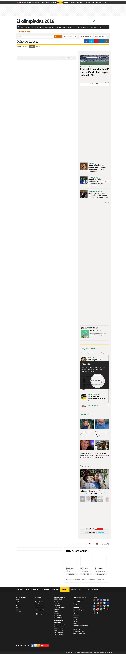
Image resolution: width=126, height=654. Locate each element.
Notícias (53, 2)
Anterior (65, 58)
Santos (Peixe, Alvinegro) (104, 609)
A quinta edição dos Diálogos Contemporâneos (96, 360)
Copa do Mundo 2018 (79, 633)
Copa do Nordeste (59, 607)
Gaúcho (56, 609)
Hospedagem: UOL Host (106, 652)
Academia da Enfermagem (73, 579)
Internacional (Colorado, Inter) (97, 609)
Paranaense (57, 615)
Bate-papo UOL (92, 589)
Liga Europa (76, 612)
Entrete (66, 2)
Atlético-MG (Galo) (97, 599)
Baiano (56, 601)
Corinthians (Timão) (101, 603)
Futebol (18, 600)
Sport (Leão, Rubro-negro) (94, 612)
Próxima (70, 58)
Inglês (75, 619)
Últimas (20, 27)
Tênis (17, 610)
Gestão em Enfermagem (88, 579)
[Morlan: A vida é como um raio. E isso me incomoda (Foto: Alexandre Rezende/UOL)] (106, 501)
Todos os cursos (102, 551)
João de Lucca (27, 41)
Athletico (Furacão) (94, 599)
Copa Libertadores (78, 600)
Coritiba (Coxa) (104, 603)
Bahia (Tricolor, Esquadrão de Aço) (104, 599)
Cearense (57, 605)
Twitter (35, 645)
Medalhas (40, 27)
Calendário (49, 27)
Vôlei (17, 608)
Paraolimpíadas (30, 27)
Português (76, 623)
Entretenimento (32, 589)
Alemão (75, 614)
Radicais (18, 611)
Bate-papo (45, 2)
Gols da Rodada (39, 610)
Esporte (60, 2)
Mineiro (56, 611)
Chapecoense (97, 603)
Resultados (58, 27)
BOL (93, 2)
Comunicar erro (103, 544)
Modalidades (67, 27)
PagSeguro (99, 2)
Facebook (32, 645)
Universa (73, 2)
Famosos (80, 2)
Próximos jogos (39, 606)
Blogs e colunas (89, 348)
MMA (17, 602)
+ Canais (101, 27)
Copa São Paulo (58, 634)
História (93, 27)
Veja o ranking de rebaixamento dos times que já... (97, 398)
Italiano (75, 621)
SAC (39, 2)
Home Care (100, 579)
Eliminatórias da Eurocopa (80, 625)
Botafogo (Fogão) (108, 599)
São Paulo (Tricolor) (108, 609)
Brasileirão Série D (59, 630)
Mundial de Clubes (78, 631)
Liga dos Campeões (79, 610)
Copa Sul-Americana (79, 602)
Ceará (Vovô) (94, 603)
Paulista (56, 613)
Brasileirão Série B (59, 627)
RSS (38, 645)
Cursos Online (91, 328)
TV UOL (87, 2)
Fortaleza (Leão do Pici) (104, 606)
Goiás (108, 606)
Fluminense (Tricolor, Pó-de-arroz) (101, 606)
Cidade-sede (85, 27)
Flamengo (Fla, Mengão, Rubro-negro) (97, 606)
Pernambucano (58, 617)
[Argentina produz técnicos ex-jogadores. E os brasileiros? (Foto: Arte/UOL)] (100, 501)
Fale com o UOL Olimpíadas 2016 (81, 544)
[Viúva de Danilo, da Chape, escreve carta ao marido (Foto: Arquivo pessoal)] (94, 501)
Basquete (18, 606)
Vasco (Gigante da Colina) (97, 612)
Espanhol (76, 616)
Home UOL (19, 589)
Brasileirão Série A (59, 625)
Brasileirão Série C (59, 629)
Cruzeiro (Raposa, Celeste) (108, 603)
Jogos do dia (38, 602)
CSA (94, 606)
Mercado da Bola (40, 608)
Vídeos (32, 46)
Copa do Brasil (58, 632)
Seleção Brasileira (44, 614)
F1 (16, 604)
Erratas (94, 544)
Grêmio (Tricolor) (94, 609)
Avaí (101, 599)
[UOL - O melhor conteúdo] (19, 3)
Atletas (76, 27)
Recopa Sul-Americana (80, 604)
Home (19, 46)
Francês (75, 617)
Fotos (38, 46)
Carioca (56, 603)
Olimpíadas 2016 (37, 21)
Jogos (81, 589)
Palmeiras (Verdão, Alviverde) (101, 609)
